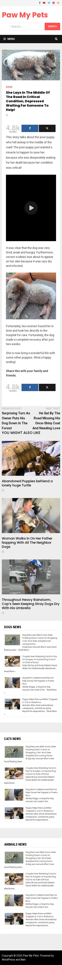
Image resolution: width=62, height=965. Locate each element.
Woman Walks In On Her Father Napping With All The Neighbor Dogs (27, 542)
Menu (11, 39)
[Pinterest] (54, 2)
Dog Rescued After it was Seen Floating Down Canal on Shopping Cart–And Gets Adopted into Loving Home (39, 639)
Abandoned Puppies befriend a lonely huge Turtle (27, 483)
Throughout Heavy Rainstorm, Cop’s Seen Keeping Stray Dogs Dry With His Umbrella (31, 603)
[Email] (58, 2)
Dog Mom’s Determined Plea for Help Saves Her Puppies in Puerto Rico (38, 680)
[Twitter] (49, 2)
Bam (23, 959)
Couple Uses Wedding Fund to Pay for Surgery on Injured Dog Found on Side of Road (39, 659)
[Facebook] (40, 2)
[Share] (29, 128)
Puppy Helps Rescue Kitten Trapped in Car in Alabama (39, 701)
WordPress (8, 959)
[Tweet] (47, 128)
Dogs (9, 87)
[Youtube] (44, 2)
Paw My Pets (25, 15)
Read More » (24, 650)
